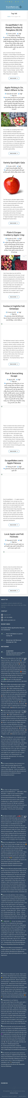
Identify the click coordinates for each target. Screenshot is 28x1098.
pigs (19, 389)
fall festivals (20, 316)
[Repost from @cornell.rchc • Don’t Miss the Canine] (14, 670)
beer (23, 395)
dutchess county (8, 246)
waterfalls (22, 393)
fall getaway (13, 37)
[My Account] (15, 1)
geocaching (14, 383)
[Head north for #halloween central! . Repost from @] (14, 985)
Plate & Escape (11, 240)
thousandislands (13, 105)
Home (8, 16)
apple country (16, 546)
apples (8, 172)
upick (19, 107)
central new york (8, 389)
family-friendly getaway (8, 41)
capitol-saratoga (7, 101)
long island (15, 103)
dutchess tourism (19, 244)
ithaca (19, 402)
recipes (23, 172)
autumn (7, 43)
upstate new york (17, 99)
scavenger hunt (10, 385)
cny (8, 400)
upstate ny (15, 47)
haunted (9, 318)
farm (5, 103)
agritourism (7, 37)
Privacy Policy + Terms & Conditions (9, 1096)
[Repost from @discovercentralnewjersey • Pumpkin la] (14, 959)
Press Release (11, 35)
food (23, 397)
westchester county (19, 385)
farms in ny (20, 103)
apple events (17, 548)
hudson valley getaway (14, 39)
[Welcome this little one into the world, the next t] (14, 1038)
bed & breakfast (17, 397)
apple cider (14, 470)
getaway (12, 395)
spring (5, 387)
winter (21, 387)
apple (10, 248)
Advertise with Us (22, 1096)
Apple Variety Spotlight (11, 168)
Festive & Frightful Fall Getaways (14, 307)
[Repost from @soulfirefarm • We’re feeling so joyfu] (14, 907)
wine (16, 402)
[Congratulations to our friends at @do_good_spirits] (14, 1012)
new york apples (15, 170)
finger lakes (14, 107)
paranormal (14, 318)
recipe (9, 250)
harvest (10, 43)
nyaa (11, 546)
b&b (13, 397)
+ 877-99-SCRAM (8, 617)
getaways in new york (15, 97)
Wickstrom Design (14, 1093)
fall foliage (10, 320)
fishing (19, 395)
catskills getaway (20, 37)
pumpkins (10, 47)
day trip (18, 246)
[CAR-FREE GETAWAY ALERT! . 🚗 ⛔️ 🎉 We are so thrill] (14, 828)
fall (23, 41)
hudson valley (16, 43)
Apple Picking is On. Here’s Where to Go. (14, 88)
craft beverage (12, 400)
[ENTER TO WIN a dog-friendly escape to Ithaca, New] (14, 696)
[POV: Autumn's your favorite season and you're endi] (14, 1064)
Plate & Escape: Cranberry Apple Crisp (14, 233)
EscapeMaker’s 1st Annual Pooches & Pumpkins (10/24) (14, 27)
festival (13, 316)
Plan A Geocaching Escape (14, 374)
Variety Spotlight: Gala (14, 162)
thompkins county (20, 400)
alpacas (18, 387)
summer (17, 393)
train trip (15, 389)
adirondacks (9, 103)
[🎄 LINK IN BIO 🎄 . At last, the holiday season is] (14, 933)
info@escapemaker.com (9, 620)
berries (14, 246)
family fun (6, 39)
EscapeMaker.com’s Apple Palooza (14, 461)
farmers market (10, 391)
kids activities (17, 45)
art (20, 383)
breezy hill (11, 242)
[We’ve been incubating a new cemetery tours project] (14, 775)
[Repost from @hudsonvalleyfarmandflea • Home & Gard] (14, 880)
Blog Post (17, 35)
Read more (13, 78)
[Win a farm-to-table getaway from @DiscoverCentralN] (14, 801)
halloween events (18, 41)
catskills (11, 45)
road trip (17, 399)
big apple (22, 468)
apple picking (15, 101)
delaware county (7, 397)
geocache (12, 402)
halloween (22, 39)
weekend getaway (11, 244)
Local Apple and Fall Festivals (14, 535)
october (15, 320)
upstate (13, 393)
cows (9, 402)
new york (16, 242)
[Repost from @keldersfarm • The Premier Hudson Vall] (14, 854)
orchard (6, 242)
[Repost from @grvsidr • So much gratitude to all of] (14, 749)
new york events (9, 544)
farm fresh (7, 97)
